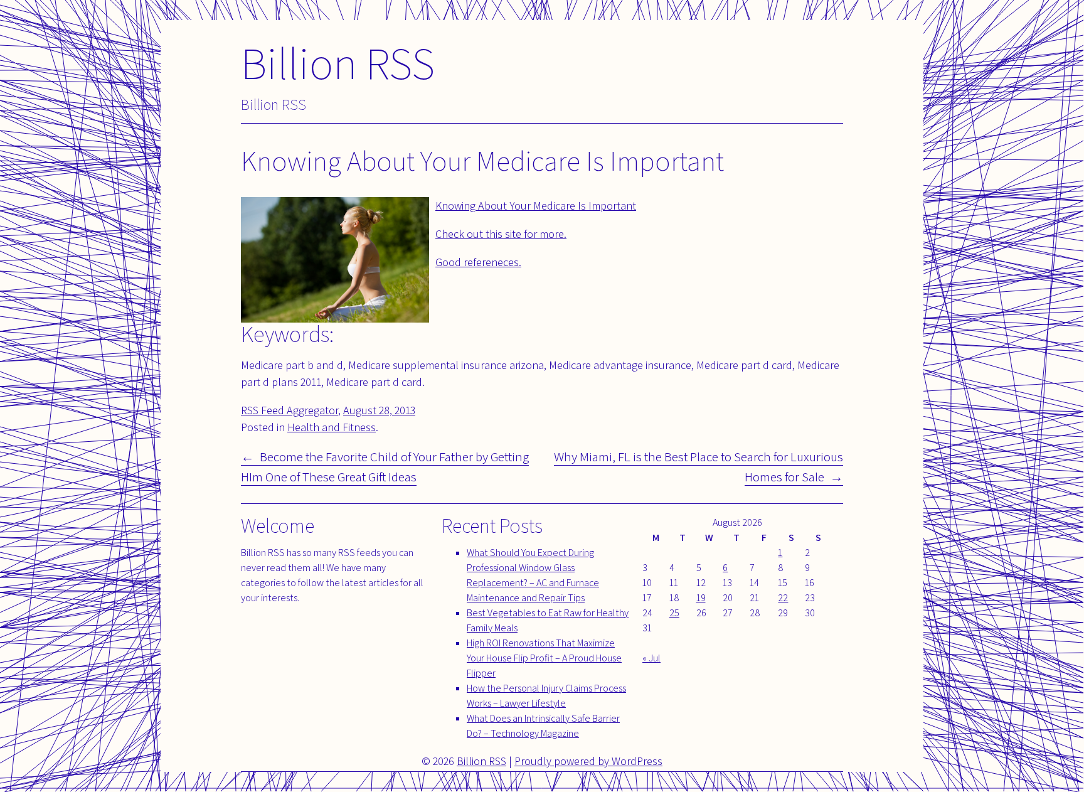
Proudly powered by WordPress (588, 761)
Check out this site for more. (500, 234)
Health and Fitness (331, 427)
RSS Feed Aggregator (289, 410)
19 (701, 597)
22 (783, 597)
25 (674, 612)
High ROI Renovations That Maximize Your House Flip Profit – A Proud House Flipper (544, 658)
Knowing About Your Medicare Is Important (535, 205)
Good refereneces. (478, 262)
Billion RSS (338, 62)
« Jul (651, 658)
